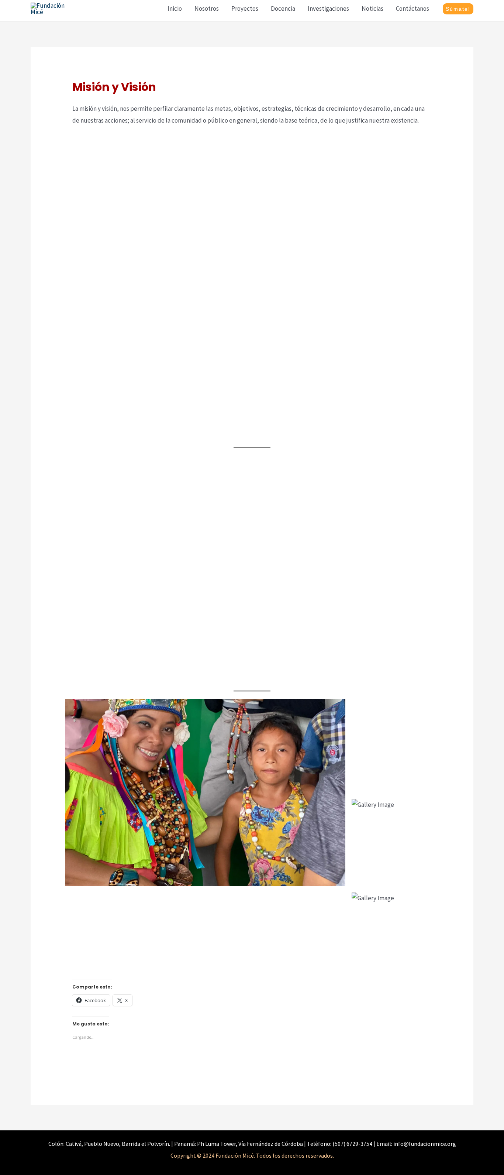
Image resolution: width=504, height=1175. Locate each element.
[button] (458, 8)
